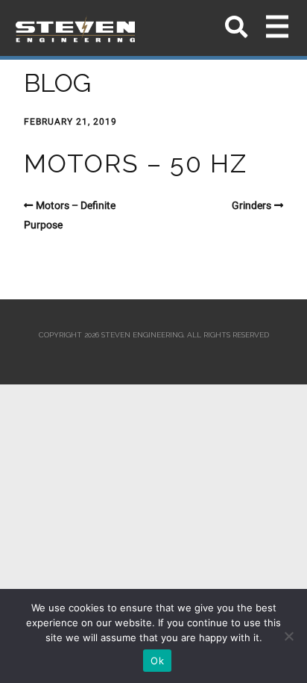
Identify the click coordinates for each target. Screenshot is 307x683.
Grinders (251, 205)
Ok (157, 661)
